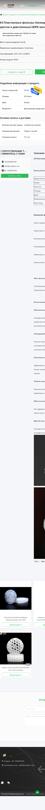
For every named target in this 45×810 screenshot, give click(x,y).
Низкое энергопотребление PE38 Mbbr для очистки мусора (16, 669)
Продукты (32, 6)
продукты (12, 15)
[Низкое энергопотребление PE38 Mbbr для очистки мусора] (15, 648)
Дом (22, 6)
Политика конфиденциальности (12, 794)
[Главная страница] (8, 5)
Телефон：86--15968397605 (13, 761)
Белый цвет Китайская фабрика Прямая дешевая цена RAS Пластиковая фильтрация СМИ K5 (15, 619)
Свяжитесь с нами (15, 72)
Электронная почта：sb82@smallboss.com (18, 765)
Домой (5, 15)
